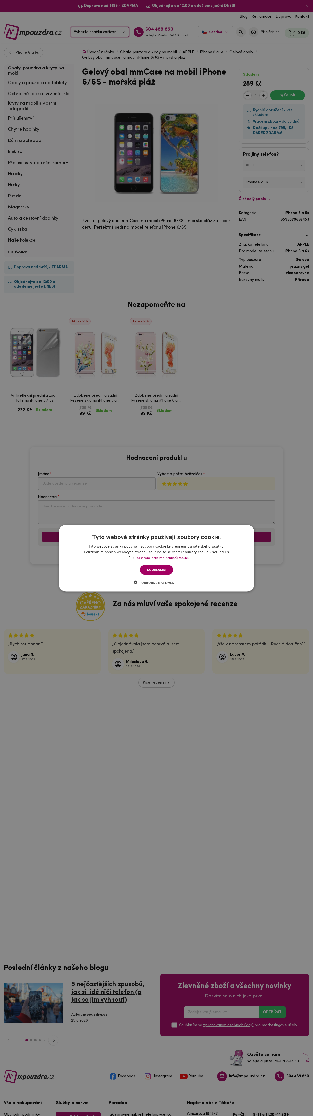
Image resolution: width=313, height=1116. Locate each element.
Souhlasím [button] (156, 570)
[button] (156, 582)
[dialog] (156, 558)
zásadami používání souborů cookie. (163, 557)
